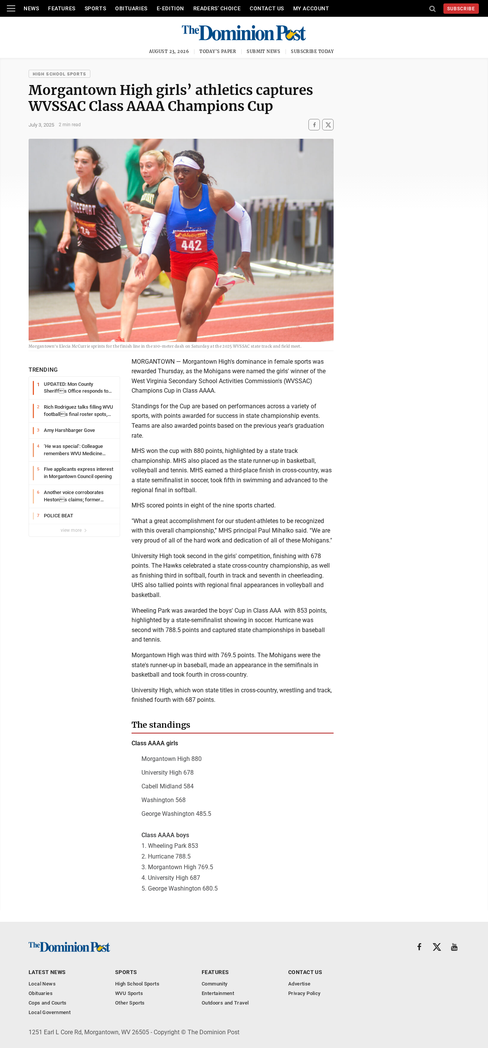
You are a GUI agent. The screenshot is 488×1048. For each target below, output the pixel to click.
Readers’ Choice (217, 8)
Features (61, 8)
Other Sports (130, 1003)
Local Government (50, 1012)
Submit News (263, 51)
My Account (311, 8)
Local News (42, 984)
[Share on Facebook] (314, 124)
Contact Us (267, 8)
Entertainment (218, 993)
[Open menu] (11, 8)
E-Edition (170, 8)
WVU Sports (129, 993)
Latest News (47, 972)
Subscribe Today (312, 51)
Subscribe (461, 8)
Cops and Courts (48, 1003)
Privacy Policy (304, 993)
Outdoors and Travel (225, 1003)
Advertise (299, 984)
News (31, 8)
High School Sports (59, 74)
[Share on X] (327, 124)
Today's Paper (217, 51)
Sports (95, 8)
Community (215, 984)
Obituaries (131, 8)
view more (72, 530)
